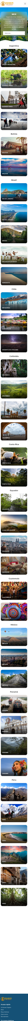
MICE (2, 1009)
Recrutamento (4, 1016)
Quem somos (4, 1014)
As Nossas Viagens (6, 1007)
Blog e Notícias (5, 1012)
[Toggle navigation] (25, 3)
